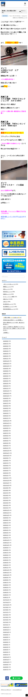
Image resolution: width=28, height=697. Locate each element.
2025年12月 (6, 361)
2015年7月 (5, 669)
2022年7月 (5, 463)
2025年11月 (6, 363)
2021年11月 (6, 483)
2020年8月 (5, 520)
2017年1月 (5, 624)
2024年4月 (5, 410)
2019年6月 (5, 555)
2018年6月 (5, 585)
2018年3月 (5, 592)
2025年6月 (5, 376)
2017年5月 (5, 617)
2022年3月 (5, 473)
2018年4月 (5, 590)
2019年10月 (6, 545)
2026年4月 (5, 351)
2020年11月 (6, 512)
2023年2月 (5, 445)
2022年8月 (5, 460)
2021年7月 (5, 493)
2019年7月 (5, 552)
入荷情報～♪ (6, 332)
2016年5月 (5, 644)
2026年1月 (5, 358)
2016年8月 (5, 637)
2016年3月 (5, 649)
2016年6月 (5, 642)
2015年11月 (6, 659)
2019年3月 (5, 562)
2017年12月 (6, 600)
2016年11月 (6, 629)
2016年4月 (5, 647)
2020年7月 (5, 522)
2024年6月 (5, 405)
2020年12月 (6, 510)
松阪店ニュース (7, 294)
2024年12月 (6, 390)
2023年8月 (5, 430)
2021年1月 (5, 507)
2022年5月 (5, 468)
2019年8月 (5, 550)
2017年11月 (6, 602)
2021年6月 (5, 495)
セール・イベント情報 (8, 296)
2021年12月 (6, 480)
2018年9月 (5, 577)
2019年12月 (6, 540)
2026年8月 (5, 341)
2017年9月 (5, 607)
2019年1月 (5, 567)
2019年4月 (5, 560)
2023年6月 (5, 435)
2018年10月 (6, 575)
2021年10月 (6, 485)
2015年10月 (6, 662)
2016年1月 (5, 654)
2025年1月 (5, 388)
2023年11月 (6, 423)
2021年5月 (5, 497)
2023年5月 (5, 438)
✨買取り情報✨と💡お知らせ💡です (12, 317)
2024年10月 (6, 395)
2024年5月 (5, 408)
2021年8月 (5, 490)
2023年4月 (5, 440)
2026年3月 (5, 353)
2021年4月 (5, 500)
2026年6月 (5, 346)
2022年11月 (6, 453)
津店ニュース (6, 289)
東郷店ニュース (7, 286)
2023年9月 (5, 428)
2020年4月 (5, 530)
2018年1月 (5, 597)
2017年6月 (5, 614)
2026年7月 (5, 343)
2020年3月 (5, 532)
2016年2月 (5, 652)
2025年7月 (5, 373)
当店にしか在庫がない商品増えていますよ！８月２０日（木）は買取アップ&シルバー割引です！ (14, 328)
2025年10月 (6, 366)
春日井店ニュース (23, 17)
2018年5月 (5, 587)
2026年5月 (5, 348)
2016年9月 (5, 634)
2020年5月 (5, 527)
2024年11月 (6, 393)
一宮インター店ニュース (9, 284)
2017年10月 (6, 604)
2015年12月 (6, 657)
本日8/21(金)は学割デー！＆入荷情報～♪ (13, 320)
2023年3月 (5, 443)
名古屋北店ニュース (8, 304)
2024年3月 (5, 413)
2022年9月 (5, 458)
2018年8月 (5, 580)
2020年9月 (5, 517)
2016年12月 (6, 627)
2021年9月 (5, 488)
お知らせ (5, 301)
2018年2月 (5, 595)
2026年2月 (5, 356)
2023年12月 (6, 420)
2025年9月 (5, 368)
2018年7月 (5, 582)
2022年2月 (5, 475)
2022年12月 (6, 450)
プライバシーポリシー (6, 689)
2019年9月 (5, 547)
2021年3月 (5, 502)
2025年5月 (5, 378)
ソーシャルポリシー (17, 689)
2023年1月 (5, 448)
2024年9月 (5, 398)
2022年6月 (5, 465)
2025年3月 (5, 383)
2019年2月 (5, 565)
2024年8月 (5, 400)
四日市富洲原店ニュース (9, 309)
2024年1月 (5, 418)
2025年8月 (5, 371)
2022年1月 (5, 478)
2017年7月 (5, 612)
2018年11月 (6, 572)
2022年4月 (5, 470)
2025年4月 (5, 381)
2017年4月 (5, 619)
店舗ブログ (15, 17)
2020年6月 (5, 525)
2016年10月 (6, 632)
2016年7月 (5, 639)
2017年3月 (5, 622)
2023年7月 (5, 433)
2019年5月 (5, 557)
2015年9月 (5, 664)
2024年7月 (5, 403)
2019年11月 (6, 542)
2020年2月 (5, 535)
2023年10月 (6, 425)
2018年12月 (6, 570)
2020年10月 (6, 515)
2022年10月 (6, 455)
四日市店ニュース (7, 291)
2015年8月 (5, 667)
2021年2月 (5, 505)
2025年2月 (5, 386)
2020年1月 (5, 537)
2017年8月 (5, 609)
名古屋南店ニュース (8, 306)
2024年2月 (5, 415)
